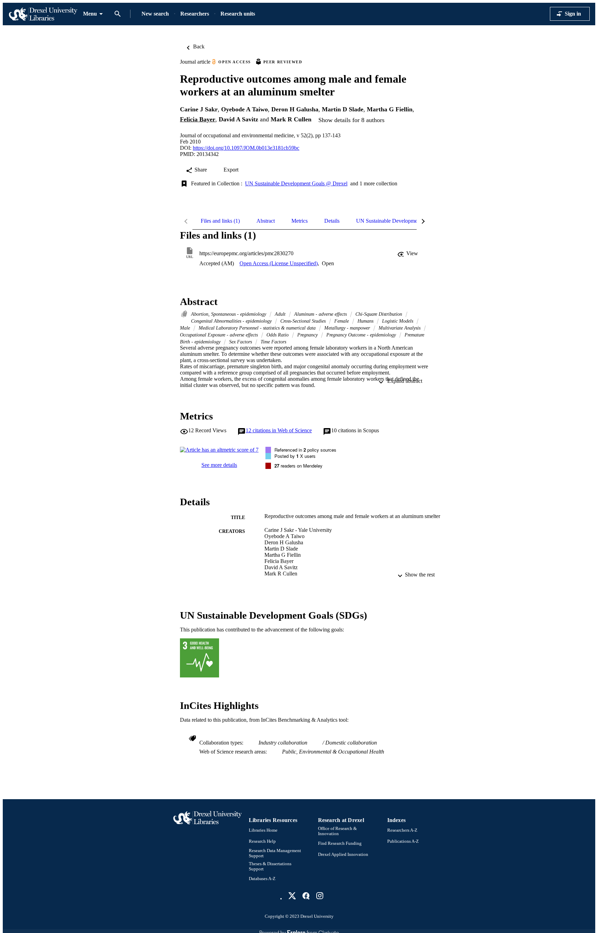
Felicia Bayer (197, 119)
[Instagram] (320, 896)
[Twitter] (292, 896)
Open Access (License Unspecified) (278, 263)
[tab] (220, 221)
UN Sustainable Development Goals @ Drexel (296, 183)
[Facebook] (306, 896)
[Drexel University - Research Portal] (43, 14)
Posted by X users (295, 456)
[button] (408, 253)
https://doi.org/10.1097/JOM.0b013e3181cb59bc (246, 148)
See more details (219, 465)
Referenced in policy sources (305, 449)
